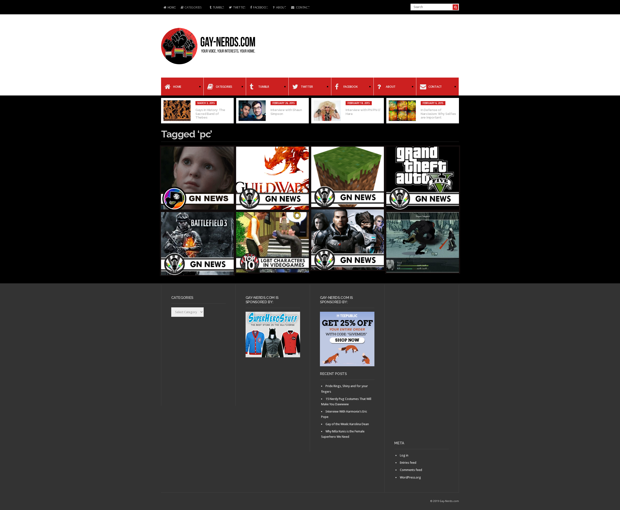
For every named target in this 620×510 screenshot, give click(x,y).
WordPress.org (410, 477)
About (280, 7)
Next (455, 111)
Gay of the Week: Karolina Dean (347, 424)
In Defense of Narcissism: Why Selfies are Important (438, 113)
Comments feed (411, 470)
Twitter (239, 7)
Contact (302, 7)
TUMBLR (218, 7)
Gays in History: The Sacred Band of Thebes (210, 113)
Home (168, 8)
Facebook (260, 7)
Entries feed (408, 462)
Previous (165, 111)
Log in (404, 455)
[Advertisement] (421, 364)
